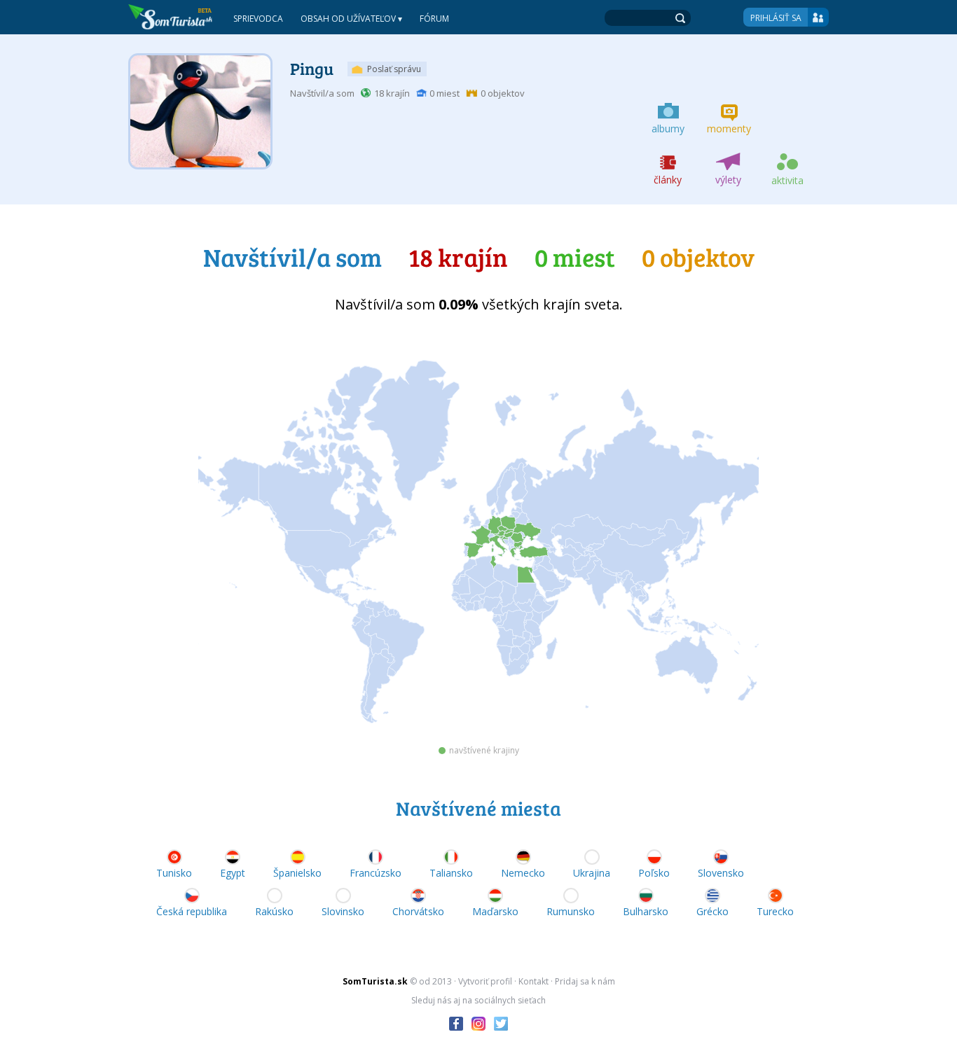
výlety (728, 179)
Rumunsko (570, 911)
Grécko (712, 911)
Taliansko (451, 872)
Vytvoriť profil (485, 981)
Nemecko (523, 872)
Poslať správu (394, 69)
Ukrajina (591, 872)
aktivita (787, 180)
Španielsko (297, 872)
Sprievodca (258, 19)
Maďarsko (495, 911)
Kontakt (533, 981)
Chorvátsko (418, 911)
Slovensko (721, 872)
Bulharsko (645, 911)
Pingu (311, 68)
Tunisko (174, 872)
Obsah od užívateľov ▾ (351, 19)
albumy (668, 128)
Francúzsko (375, 872)
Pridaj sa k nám (585, 981)
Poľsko (654, 872)
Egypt (232, 872)
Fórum (434, 19)
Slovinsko (343, 911)
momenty (729, 128)
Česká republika (191, 911)
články (668, 179)
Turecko (775, 911)
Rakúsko (274, 911)
